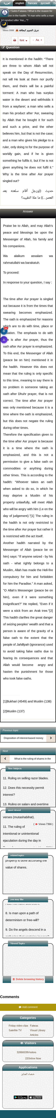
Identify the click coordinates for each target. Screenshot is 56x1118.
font (22, 40)
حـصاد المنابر (28, 1074)
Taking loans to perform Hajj (27, 845)
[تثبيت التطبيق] (3, 339)
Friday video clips (18, 1026)
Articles (34, 1035)
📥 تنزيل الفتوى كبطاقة (27, 30)
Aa (37, 40)
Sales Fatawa (18, 11)
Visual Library (37, 1030)
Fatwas (34, 1026)
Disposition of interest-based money (23, 738)
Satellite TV (15, 1030)
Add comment (29, 1007)
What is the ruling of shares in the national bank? (32, 762)
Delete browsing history (29, 979)
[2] (51, 611)
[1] (32, 516)
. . (17, 1114)
